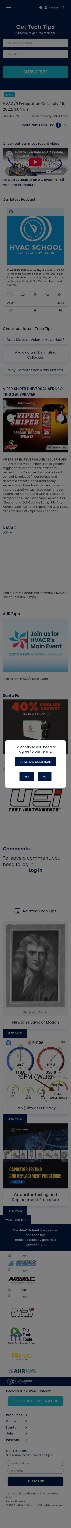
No (45, 776)
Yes (26, 776)
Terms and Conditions (35, 762)
